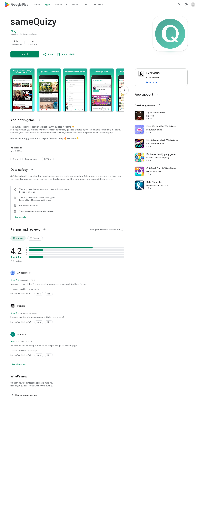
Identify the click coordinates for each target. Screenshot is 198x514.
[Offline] (48, 159)
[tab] (36, 4)
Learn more (151, 82)
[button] (22, 89)
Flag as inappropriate (23, 395)
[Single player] (31, 159)
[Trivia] (15, 159)
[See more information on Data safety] (31, 169)
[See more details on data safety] (20, 216)
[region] (68, 42)
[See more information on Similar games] (159, 105)
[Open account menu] (193, 4)
